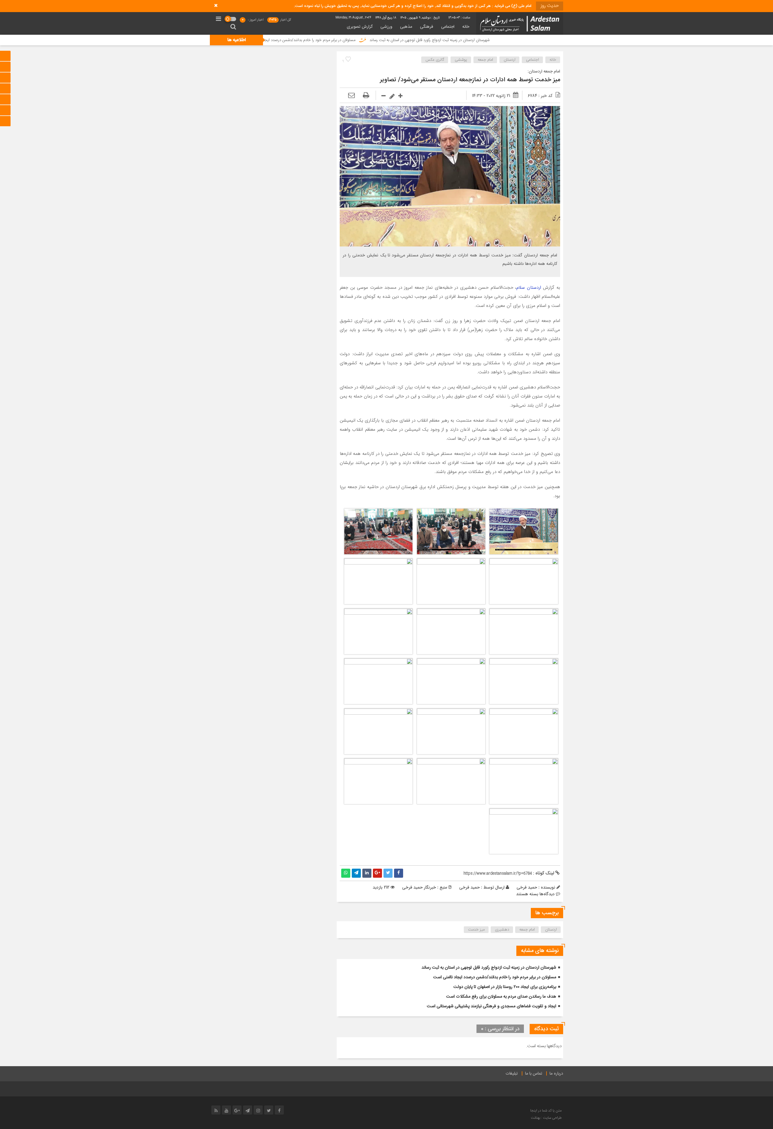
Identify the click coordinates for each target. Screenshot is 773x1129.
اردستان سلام (528, 287)
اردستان (509, 59)
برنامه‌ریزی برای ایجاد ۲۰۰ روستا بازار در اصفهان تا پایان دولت (505, 987)
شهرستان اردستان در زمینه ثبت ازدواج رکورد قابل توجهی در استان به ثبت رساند (496, 40)
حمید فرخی (469, 887)
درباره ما (556, 1073)
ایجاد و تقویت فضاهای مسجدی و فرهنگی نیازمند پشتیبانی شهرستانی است (491, 1006)
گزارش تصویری (360, 27)
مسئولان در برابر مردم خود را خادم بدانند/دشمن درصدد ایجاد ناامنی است (366, 40)
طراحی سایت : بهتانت (546, 1118)
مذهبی (406, 27)
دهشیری (502, 929)
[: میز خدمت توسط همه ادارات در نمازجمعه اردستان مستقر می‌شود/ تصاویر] (351, 96)
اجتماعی (447, 27)
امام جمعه (485, 59)
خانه (465, 27)
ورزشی (386, 27)
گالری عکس (434, 59)
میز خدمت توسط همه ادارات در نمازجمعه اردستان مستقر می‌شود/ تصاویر (470, 80)
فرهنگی (426, 27)
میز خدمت (476, 929)
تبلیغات (511, 1073)
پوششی (461, 59)
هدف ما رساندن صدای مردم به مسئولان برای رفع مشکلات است (501, 996)
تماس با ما (533, 1073)
